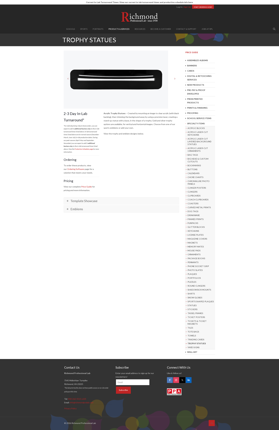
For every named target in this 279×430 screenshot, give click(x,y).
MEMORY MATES (196, 246)
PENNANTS (193, 262)
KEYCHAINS (193, 231)
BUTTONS (192, 169)
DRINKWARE (194, 215)
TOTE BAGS (193, 331)
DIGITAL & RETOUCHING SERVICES (199, 78)
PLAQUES (192, 274)
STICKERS (192, 309)
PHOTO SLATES (195, 270)
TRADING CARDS (196, 339)
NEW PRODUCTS (195, 85)
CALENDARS (194, 173)
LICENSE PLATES (196, 235)
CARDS (190, 71)
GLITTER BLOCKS (196, 227)
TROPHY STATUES (197, 343)
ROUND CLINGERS (196, 286)
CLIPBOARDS (194, 195)
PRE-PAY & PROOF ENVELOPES (196, 92)
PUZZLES (192, 282)
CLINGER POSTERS (197, 188)
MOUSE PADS (194, 250)
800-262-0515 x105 (77, 399)
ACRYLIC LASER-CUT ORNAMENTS (198, 149)
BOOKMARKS (194, 165)
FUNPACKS (193, 223)
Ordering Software (75, 169)
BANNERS (192, 65)
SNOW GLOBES (195, 297)
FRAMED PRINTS (196, 219)
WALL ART (192, 352)
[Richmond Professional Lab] (139, 17)
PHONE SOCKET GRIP (198, 266)
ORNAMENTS (194, 254)
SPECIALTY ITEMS (196, 123)
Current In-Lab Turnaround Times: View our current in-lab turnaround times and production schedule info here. (139, 2)
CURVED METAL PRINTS (199, 207)
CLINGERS (192, 191)
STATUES (192, 305)
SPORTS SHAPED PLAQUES (201, 301)
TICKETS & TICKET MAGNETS (197, 322)
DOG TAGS (193, 211)
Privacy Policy (70, 408)
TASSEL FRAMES (195, 313)
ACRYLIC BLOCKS (196, 128)
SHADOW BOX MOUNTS (199, 289)
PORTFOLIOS (194, 278)
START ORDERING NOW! (203, 7)
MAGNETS (193, 242)
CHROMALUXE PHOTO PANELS (199, 182)
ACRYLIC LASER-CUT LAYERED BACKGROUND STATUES (199, 141)
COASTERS (193, 203)
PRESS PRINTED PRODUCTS (195, 101)
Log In (179, 7)
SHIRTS (191, 293)
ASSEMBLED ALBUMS (197, 60)
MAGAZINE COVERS (197, 239)
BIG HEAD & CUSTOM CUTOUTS (198, 160)
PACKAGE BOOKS (196, 258)
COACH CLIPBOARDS (198, 199)
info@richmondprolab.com (81, 402)
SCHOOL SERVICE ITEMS (199, 118)
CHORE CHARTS (195, 177)
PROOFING (192, 113)
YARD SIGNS (194, 347)
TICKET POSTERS (196, 317)
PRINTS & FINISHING (197, 108)
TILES (190, 327)
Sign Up (187, 7)
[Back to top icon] (212, 423)
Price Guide (86, 186)
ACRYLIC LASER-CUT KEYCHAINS (198, 133)
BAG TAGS (193, 155)
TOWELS (192, 335)
